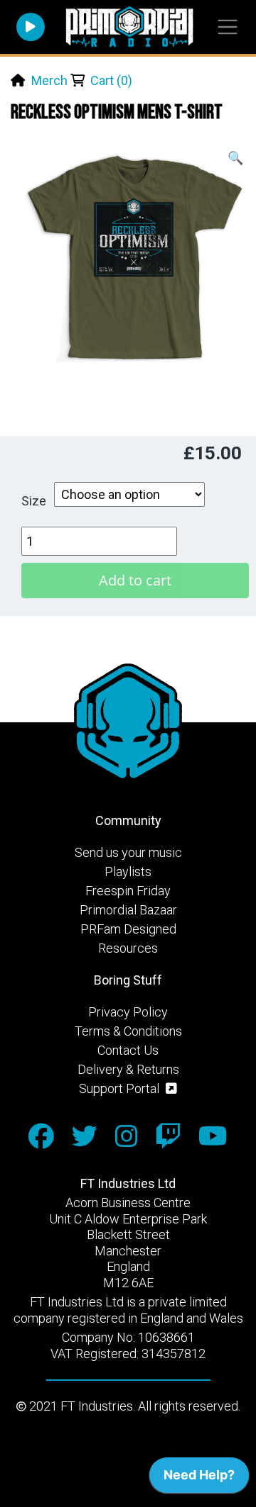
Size (33, 500)
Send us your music (128, 852)
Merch (49, 80)
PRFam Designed (128, 928)
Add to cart (135, 580)
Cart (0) (111, 80)
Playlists (128, 871)
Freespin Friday (128, 890)
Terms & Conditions (128, 1031)
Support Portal (120, 1088)
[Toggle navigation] (227, 27)
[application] (199, 1478)
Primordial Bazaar (128, 909)
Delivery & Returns (128, 1069)
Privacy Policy (128, 1011)
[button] (235, 157)
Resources (128, 948)
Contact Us (128, 1050)
